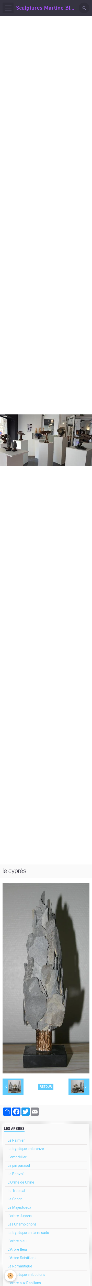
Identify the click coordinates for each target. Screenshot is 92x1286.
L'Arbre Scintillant (22, 1258)
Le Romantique (20, 1266)
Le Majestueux (19, 1207)
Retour (46, 1086)
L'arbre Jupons (20, 1216)
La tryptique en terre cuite (28, 1233)
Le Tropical (16, 1191)
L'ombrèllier (17, 1157)
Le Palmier (16, 1140)
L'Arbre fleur (17, 1249)
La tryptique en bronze (26, 1149)
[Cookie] (10, 1275)
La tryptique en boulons (26, 1275)
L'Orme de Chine (21, 1182)
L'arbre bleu (17, 1241)
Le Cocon (15, 1199)
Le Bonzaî (16, 1174)
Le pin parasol (19, 1165)
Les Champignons (22, 1224)
